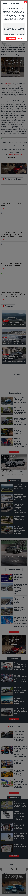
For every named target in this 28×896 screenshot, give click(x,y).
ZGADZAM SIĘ (11, 38)
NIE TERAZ (21, 38)
